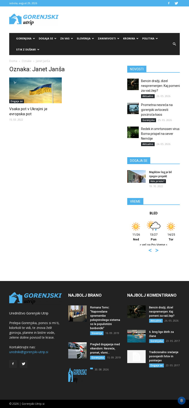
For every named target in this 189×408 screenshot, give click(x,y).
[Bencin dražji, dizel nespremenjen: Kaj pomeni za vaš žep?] (133, 84)
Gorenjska (24, 38)
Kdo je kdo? (158, 181)
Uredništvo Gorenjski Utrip (28, 313)
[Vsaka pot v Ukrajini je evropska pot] (35, 90)
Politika (148, 38)
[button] (174, 44)
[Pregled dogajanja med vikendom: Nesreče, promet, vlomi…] (77, 350)
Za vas (65, 38)
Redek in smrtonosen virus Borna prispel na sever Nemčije (160, 133)
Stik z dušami (26, 49)
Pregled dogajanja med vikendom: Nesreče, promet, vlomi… (105, 348)
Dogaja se (46, 38)
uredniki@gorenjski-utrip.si (28, 352)
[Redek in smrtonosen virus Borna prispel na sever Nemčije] (133, 132)
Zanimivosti (107, 38)
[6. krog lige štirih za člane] (136, 336)
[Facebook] (168, 3)
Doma (13, 61)
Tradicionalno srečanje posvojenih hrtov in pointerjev (163, 356)
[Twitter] (176, 3)
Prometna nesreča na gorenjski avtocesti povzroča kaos (157, 109)
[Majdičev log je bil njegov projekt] (136, 176)
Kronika (129, 38)
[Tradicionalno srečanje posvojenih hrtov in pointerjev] (136, 356)
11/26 (136, 237)
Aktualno (147, 96)
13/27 (153, 237)
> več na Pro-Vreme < (153, 244)
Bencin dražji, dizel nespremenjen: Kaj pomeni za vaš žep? (160, 85)
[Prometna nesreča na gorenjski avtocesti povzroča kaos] (133, 108)
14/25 (171, 237)
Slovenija (84, 38)
